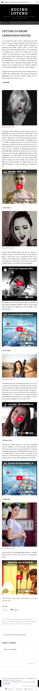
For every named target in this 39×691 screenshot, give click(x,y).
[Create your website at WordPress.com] (19, 2)
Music (10, 619)
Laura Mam (10, 621)
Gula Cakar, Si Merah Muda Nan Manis (14, 635)
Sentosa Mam (25, 621)
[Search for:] (35, 23)
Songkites (33, 621)
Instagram (33, 455)
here (13, 127)
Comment (30, 663)
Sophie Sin (5, 624)
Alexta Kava (22, 619)
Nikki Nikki (17, 621)
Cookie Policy (6, 683)
